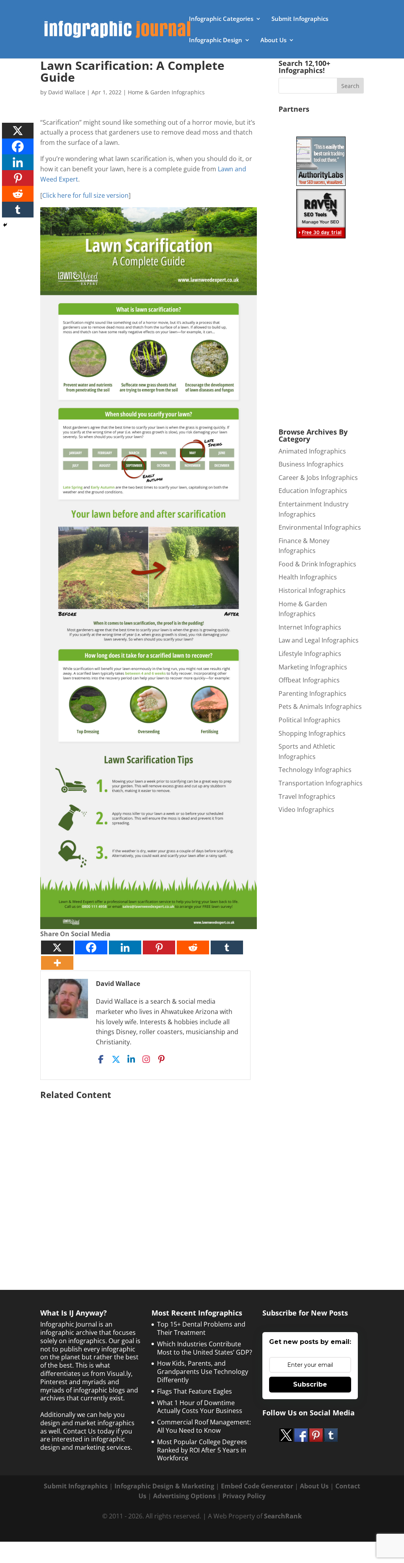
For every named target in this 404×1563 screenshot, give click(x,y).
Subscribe (310, 1384)
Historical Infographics (312, 590)
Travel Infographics (307, 796)
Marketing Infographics (313, 667)
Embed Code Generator (257, 1486)
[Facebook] (91, 947)
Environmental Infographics (320, 527)
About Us (273, 40)
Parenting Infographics (312, 693)
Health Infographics (308, 577)
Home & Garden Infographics (166, 92)
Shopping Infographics (312, 733)
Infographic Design (215, 40)
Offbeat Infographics (309, 680)
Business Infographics (311, 464)
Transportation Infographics (321, 783)
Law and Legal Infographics (319, 640)
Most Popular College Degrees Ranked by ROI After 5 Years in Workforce (202, 1450)
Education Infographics (313, 490)
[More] (57, 963)
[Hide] (5, 225)
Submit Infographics (299, 19)
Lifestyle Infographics (310, 653)
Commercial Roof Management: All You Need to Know (204, 1426)
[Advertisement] (148, 1178)
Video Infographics (306, 809)
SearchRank (283, 1516)
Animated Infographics (312, 451)
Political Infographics (309, 720)
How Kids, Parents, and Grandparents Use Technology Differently (202, 1371)
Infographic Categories (221, 19)
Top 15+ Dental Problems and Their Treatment (201, 1328)
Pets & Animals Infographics (320, 706)
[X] (57, 947)
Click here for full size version (85, 195)
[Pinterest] (159, 947)
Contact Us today (88, 1431)
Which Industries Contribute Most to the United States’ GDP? (204, 1348)
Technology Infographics (315, 769)
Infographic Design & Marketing (164, 1486)
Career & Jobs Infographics (318, 477)
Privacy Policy (244, 1496)
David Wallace (66, 92)
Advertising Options (184, 1496)
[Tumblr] (227, 947)
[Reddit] (193, 947)
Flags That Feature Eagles (194, 1391)
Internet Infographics (310, 627)
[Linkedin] (125, 947)
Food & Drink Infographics (317, 564)
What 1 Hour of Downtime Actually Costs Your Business (199, 1406)
